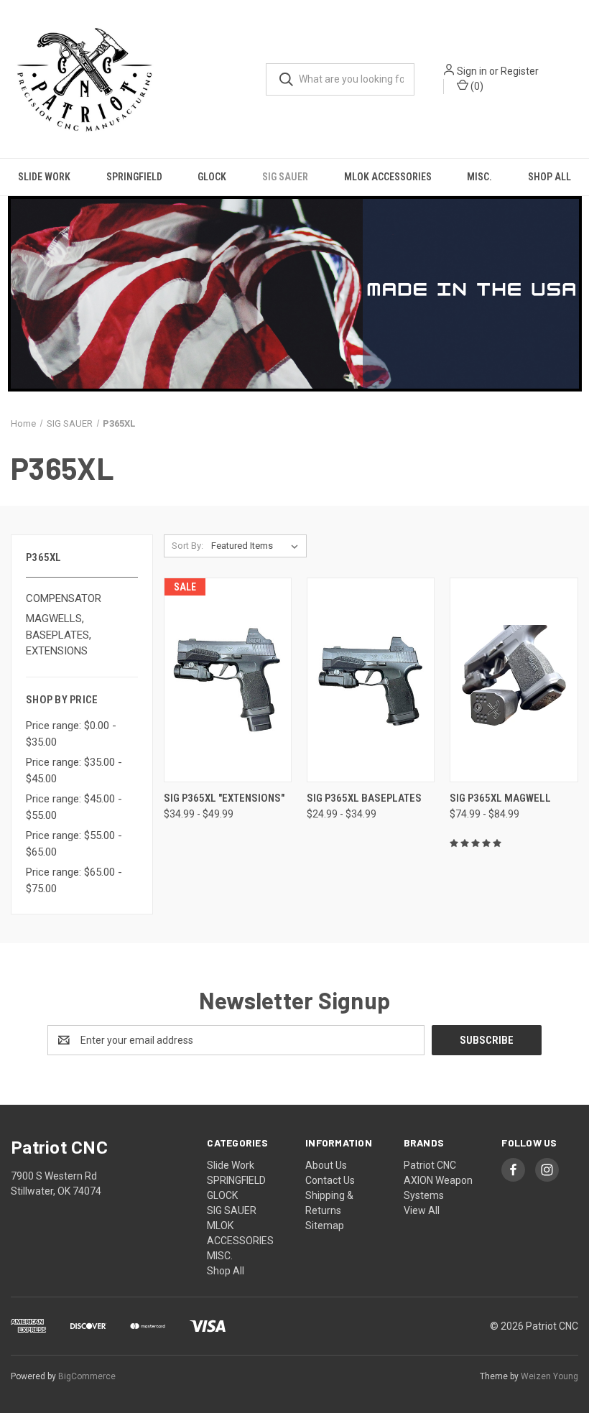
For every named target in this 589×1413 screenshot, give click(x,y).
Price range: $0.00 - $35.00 (71, 734)
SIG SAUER (285, 176)
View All (422, 1210)
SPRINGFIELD (134, 176)
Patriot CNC (430, 1165)
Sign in (472, 71)
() (475, 86)
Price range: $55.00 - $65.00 (74, 843)
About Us (326, 1165)
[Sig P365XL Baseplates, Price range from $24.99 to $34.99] (371, 679)
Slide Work (44, 176)
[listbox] (257, 546)
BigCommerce (87, 1376)
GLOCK (212, 176)
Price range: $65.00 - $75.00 (74, 880)
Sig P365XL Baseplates (364, 798)
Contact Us (330, 1180)
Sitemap (324, 1225)
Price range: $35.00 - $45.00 (74, 770)
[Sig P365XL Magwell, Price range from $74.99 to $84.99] (514, 679)
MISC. (479, 176)
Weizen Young (549, 1376)
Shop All (549, 176)
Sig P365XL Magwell (500, 798)
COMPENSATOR (63, 598)
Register (520, 71)
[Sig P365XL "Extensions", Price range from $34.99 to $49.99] (228, 679)
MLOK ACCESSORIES (388, 176)
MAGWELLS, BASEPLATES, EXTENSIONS (58, 634)
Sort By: (187, 545)
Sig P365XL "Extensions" (224, 798)
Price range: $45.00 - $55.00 (74, 807)
